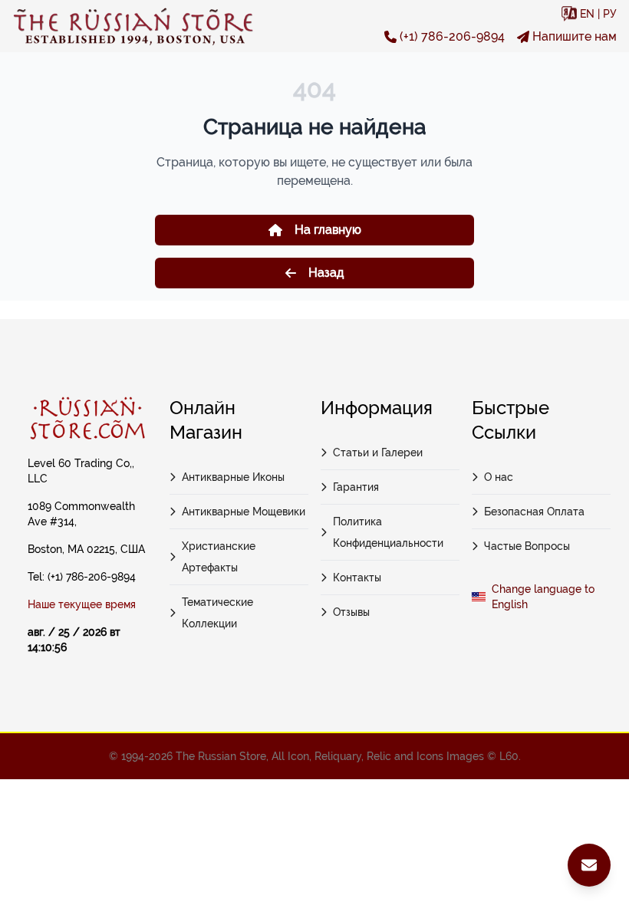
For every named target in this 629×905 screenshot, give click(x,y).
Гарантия (356, 487)
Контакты (357, 577)
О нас (498, 477)
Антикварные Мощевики (243, 511)
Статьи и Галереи (378, 452)
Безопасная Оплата (534, 511)
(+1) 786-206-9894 (452, 36)
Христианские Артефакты (218, 557)
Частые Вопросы (527, 546)
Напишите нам (574, 36)
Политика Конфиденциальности (388, 532)
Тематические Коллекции (217, 613)
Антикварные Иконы (233, 477)
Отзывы (351, 612)
